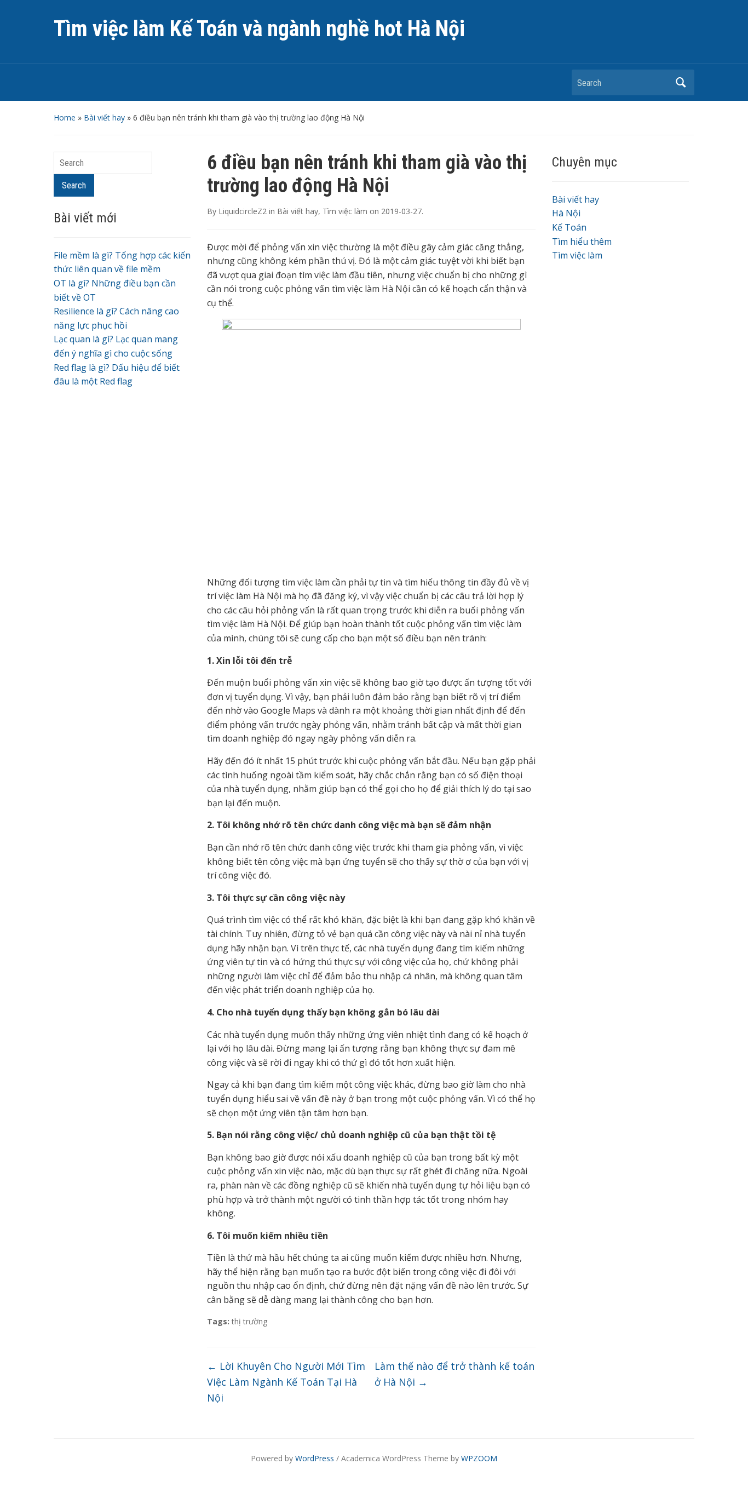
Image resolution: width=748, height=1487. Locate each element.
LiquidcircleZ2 (242, 211)
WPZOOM (479, 1458)
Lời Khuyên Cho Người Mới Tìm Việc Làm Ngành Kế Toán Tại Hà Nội (286, 1381)
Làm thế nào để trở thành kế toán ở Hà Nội (454, 1373)
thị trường (249, 1321)
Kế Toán (569, 227)
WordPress (314, 1458)
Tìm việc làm (345, 211)
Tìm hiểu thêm (582, 242)
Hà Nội (566, 213)
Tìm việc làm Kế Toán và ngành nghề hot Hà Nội (259, 29)
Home (65, 117)
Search (680, 82)
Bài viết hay (104, 117)
